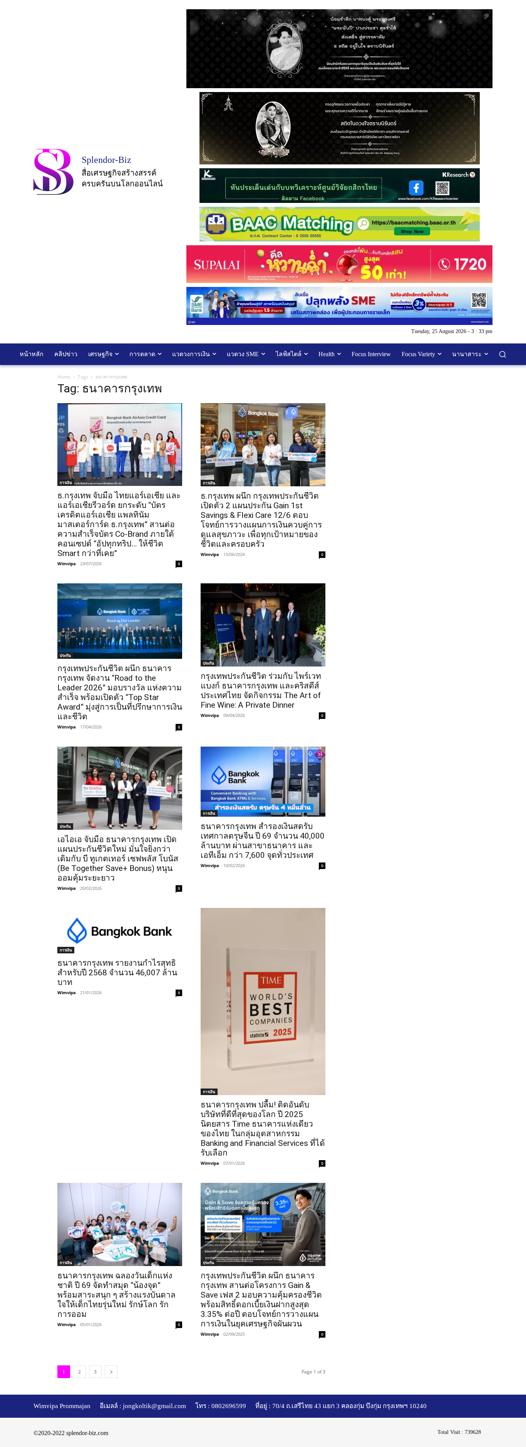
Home (63, 376)
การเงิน (66, 482)
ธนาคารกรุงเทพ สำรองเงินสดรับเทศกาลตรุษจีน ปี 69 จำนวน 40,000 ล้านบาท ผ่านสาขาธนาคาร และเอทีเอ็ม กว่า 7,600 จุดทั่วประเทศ (263, 841)
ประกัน (65, 655)
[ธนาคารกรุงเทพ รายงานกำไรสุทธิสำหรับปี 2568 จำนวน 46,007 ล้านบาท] (119, 930)
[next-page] (111, 1371)
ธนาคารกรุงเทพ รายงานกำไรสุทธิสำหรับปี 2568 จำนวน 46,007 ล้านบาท (117, 972)
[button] (502, 354)
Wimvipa (66, 563)
